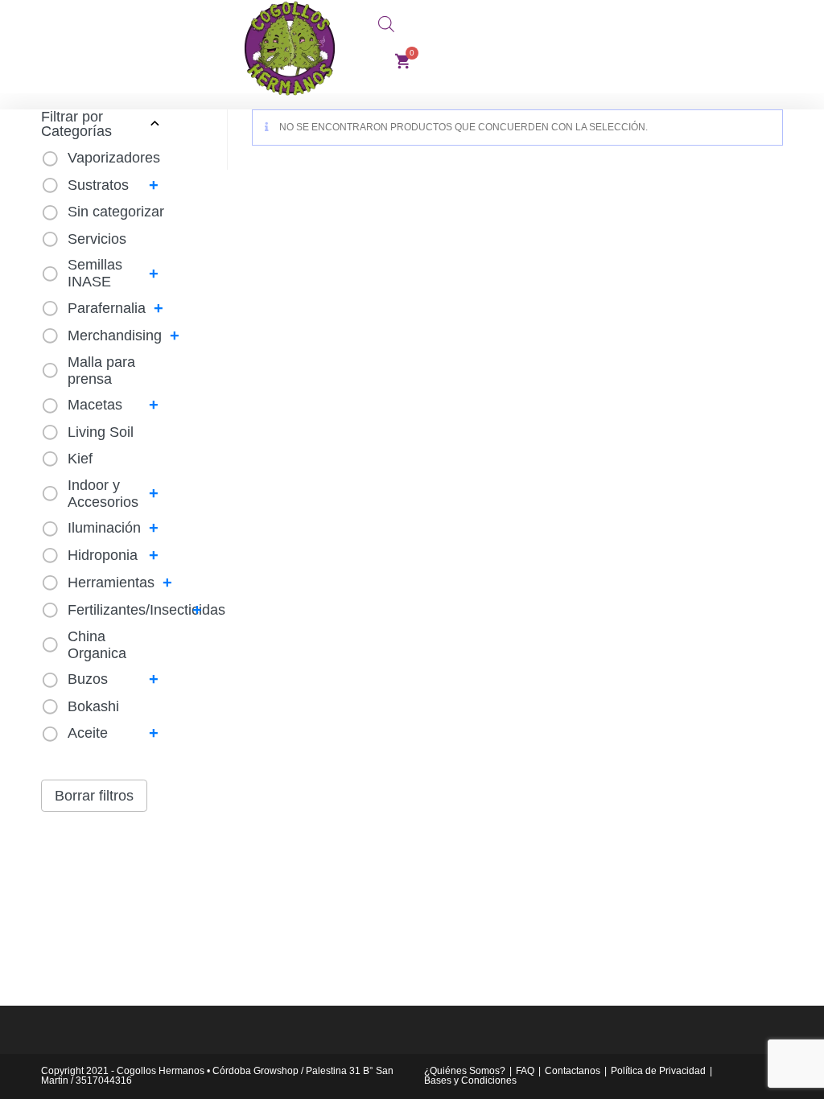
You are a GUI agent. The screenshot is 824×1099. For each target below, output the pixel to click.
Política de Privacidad (658, 1070)
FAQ (525, 1070)
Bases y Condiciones (470, 1080)
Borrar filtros (94, 796)
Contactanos (572, 1070)
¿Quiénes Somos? (464, 1070)
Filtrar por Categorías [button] (76, 123)
